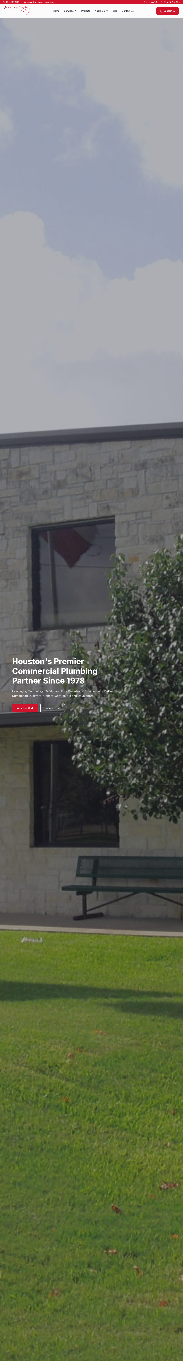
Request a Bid (52, 708)
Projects (85, 10)
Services (70, 10)
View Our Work (25, 708)
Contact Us (128, 10)
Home (56, 10)
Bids (115, 10)
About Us (101, 10)
